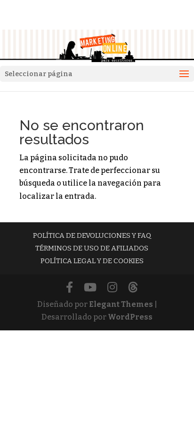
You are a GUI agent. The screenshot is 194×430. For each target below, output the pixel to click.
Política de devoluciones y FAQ (92, 235)
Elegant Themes (121, 304)
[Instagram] (112, 287)
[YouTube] (90, 287)
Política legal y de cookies (92, 261)
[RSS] (133, 287)
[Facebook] (69, 287)
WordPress (130, 317)
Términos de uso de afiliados (91, 248)
